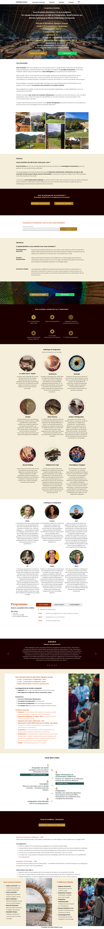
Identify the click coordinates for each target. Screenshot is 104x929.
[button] (52, 2)
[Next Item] (85, 130)
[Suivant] (95, 654)
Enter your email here (28, 226)
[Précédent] (8, 654)
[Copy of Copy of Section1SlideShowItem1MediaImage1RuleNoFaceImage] (49, 665)
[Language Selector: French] (81, 1)
